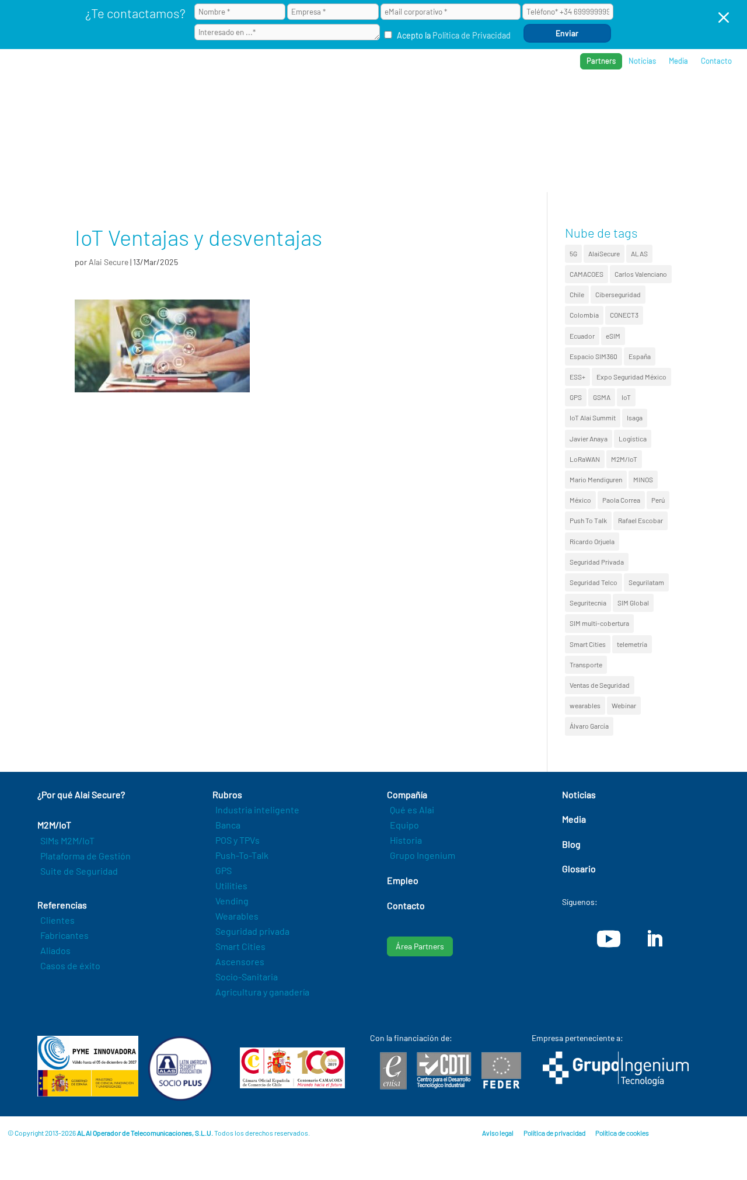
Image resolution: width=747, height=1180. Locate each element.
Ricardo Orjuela (592, 541)
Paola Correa (621, 500)
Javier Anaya (589, 438)
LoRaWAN (585, 459)
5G (573, 253)
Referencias (552, 100)
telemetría (632, 644)
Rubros (490, 100)
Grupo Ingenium (422, 855)
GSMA (601, 397)
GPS (576, 397)
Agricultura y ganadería (262, 991)
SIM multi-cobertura (599, 623)
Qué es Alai (412, 809)
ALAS (639, 253)
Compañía (617, 100)
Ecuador (582, 336)
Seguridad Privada (597, 562)
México (580, 500)
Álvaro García (589, 726)
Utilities (231, 885)
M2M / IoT (437, 100)
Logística (633, 438)
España (640, 356)
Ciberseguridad (618, 294)
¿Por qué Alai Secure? (353, 100)
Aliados (55, 950)
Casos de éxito (70, 965)
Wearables (237, 915)
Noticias (642, 61)
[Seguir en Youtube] (608, 939)
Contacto (716, 61)
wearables (585, 705)
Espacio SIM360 (593, 356)
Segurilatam (646, 582)
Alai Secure (108, 262)
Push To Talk (588, 520)
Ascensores (239, 961)
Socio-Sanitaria (246, 976)
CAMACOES (586, 274)
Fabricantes (64, 935)
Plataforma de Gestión (85, 855)
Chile (577, 294)
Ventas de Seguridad (600, 685)
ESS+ (577, 377)
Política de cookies (622, 1133)
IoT (626, 397)
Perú (658, 500)
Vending (232, 900)
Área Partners (420, 946)
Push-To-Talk (241, 855)
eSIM (613, 336)
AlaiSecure (604, 253)
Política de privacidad (554, 1133)
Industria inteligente (257, 809)
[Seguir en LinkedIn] (654, 938)
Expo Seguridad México (631, 377)
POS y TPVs (237, 839)
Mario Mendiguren (596, 479)
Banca (227, 824)
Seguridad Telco (593, 582)
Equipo (404, 824)
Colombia (584, 315)
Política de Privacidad (471, 35)
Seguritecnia (588, 602)
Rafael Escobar (640, 520)
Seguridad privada (252, 931)
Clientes (57, 919)
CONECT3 (624, 315)
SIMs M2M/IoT (67, 840)
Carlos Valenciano (641, 274)
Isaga (635, 417)
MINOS (643, 479)
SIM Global (633, 602)
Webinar (624, 705)
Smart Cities (588, 644)
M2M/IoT (624, 459)
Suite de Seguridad (79, 870)
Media (678, 61)
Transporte (586, 664)
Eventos (674, 100)
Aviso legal (498, 1133)
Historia (406, 839)
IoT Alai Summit (593, 417)
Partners (601, 60)
